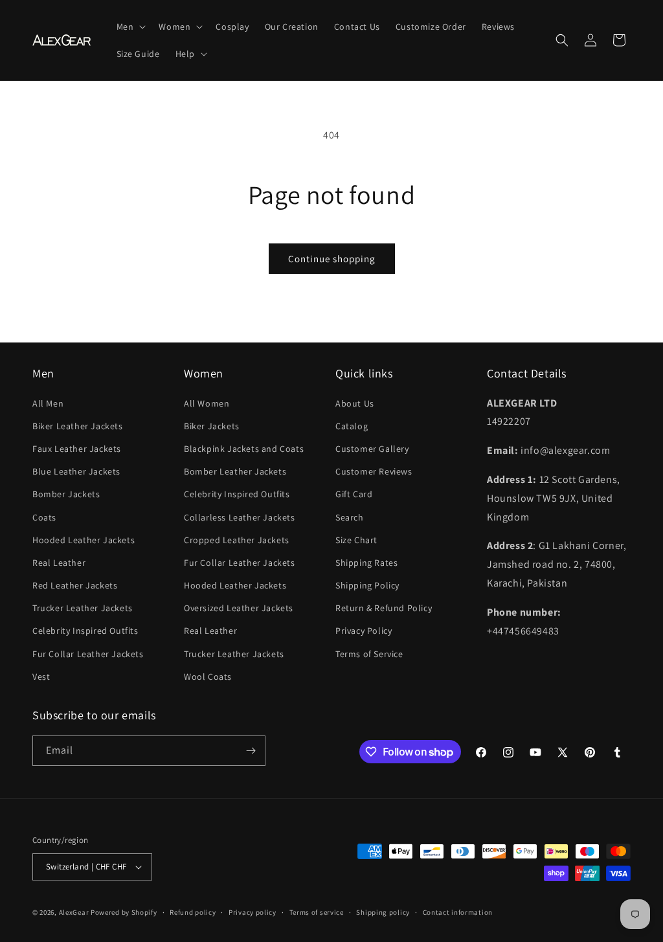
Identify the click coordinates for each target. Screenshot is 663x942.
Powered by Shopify (124, 912)
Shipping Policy (367, 585)
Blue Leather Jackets (76, 471)
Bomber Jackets (66, 494)
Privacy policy (252, 912)
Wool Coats (208, 676)
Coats (44, 517)
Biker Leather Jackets (77, 426)
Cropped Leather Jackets (236, 540)
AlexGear (74, 912)
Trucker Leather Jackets (82, 608)
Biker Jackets (212, 426)
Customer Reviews (373, 471)
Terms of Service (369, 654)
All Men (47, 403)
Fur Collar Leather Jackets (88, 654)
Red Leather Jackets (74, 585)
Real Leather (58, 562)
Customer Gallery (372, 448)
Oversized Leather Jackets (238, 608)
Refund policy (193, 912)
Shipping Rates (366, 562)
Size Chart (356, 540)
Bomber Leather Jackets (235, 471)
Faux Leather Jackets (76, 448)
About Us (354, 403)
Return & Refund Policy (383, 608)
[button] (130, 26)
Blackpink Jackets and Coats (244, 448)
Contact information (458, 912)
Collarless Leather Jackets (239, 517)
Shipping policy (383, 912)
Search (349, 517)
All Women (206, 403)
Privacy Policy (363, 630)
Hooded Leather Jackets (83, 540)
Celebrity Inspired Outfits (85, 630)
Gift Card (353, 494)
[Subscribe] (250, 750)
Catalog (351, 426)
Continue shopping (332, 258)
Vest (41, 676)
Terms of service (316, 912)
